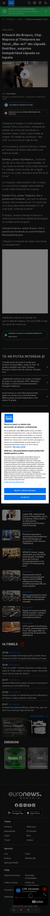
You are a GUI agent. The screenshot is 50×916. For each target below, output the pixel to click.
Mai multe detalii (19, 447)
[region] (25, 457)
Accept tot (25, 497)
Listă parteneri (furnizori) (14, 482)
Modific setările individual (25, 491)
